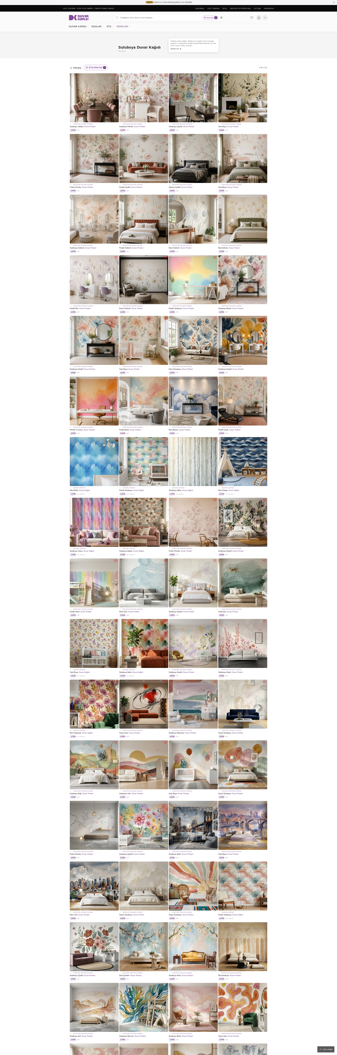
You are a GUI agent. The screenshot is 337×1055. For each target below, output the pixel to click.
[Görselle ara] (221, 17)
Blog (224, 8)
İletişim (257, 8)
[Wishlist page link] (251, 17)
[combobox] (169, 17)
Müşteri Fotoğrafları (240, 8)
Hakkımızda (269, 8)
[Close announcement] (334, 2)
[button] (78, 26)
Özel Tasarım (213, 8)
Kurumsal (199, 8)
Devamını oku (175, 48)
